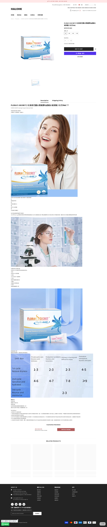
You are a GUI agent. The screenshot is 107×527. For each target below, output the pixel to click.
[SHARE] (95, 49)
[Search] (90, 5)
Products (17, 18)
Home (12, 18)
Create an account (91, 10)
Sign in (84, 10)
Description (45, 100)
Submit (37, 513)
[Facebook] (12, 504)
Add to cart (79, 49)
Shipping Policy (57, 100)
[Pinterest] (20, 504)
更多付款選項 (80, 56)
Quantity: (66, 38)
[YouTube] (23, 504)
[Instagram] (16, 504)
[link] (21, 474)
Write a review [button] (65, 429)
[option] (35, 46)
